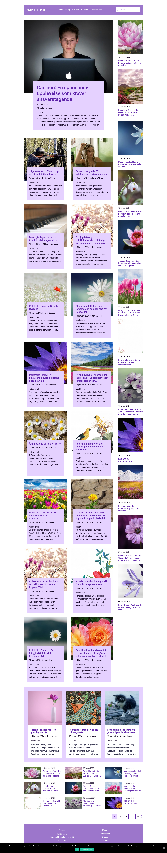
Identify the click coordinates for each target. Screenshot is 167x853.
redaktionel (80, 251)
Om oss (75, 10)
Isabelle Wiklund (96, 178)
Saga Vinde (50, 178)
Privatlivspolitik (87, 849)
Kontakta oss (96, 10)
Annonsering (64, 10)
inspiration (41, 112)
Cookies (84, 10)
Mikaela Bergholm (45, 108)
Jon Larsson (97, 247)
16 (138, 816)
